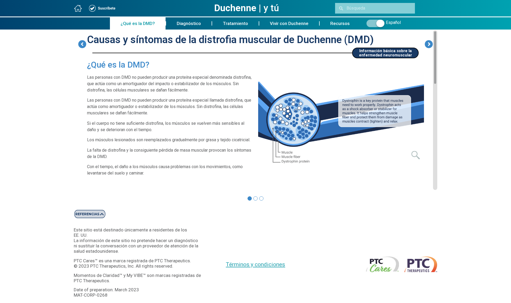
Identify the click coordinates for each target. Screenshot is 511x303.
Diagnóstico (189, 23)
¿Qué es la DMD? (138, 23)
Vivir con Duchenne (289, 23)
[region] (255, 110)
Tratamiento (235, 23)
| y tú (246, 8)
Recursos (340, 23)
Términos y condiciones (255, 264)
